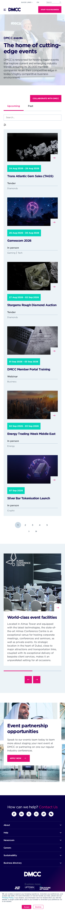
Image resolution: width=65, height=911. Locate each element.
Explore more (33, 884)
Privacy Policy (8, 897)
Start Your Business (50, 9)
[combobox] (53, 2)
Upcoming (13, 106)
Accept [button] (26, 907)
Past (30, 106)
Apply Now (15, 758)
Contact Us (48, 807)
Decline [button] (38, 907)
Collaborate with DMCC (46, 98)
